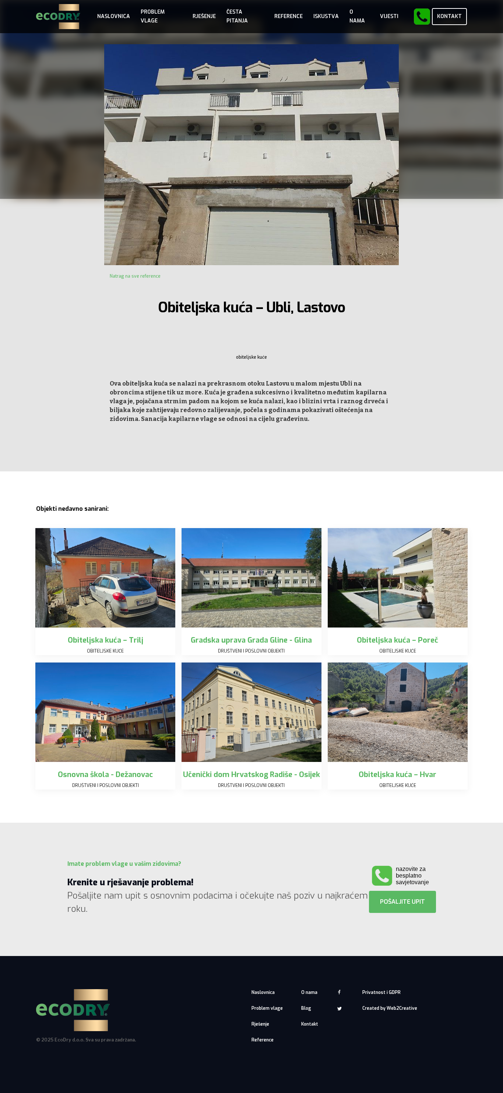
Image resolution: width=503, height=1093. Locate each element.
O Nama (357, 16)
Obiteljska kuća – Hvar (397, 775)
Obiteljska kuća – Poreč (397, 640)
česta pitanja (237, 16)
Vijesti (389, 16)
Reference (288, 16)
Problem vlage (267, 1008)
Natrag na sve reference (135, 276)
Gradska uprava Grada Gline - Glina (251, 640)
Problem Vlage (153, 16)
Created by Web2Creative (389, 1008)
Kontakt (309, 1024)
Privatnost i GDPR (381, 992)
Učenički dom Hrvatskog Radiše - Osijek (251, 775)
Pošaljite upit (402, 902)
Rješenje (260, 1024)
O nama (309, 992)
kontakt (449, 16)
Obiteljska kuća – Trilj (105, 640)
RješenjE (204, 16)
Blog (306, 1008)
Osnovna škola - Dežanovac (105, 775)
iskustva (326, 16)
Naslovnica (113, 16)
